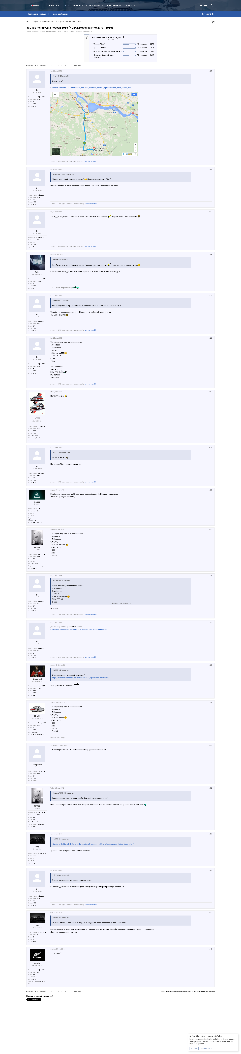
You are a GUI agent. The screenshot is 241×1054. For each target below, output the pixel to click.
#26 (210, 338)
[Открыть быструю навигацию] (213, 21)
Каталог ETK (207, 14)
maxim (37, 963)
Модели (77, 6)
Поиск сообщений (60, 14)
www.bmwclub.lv (91, 161)
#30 (210, 530)
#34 (210, 703)
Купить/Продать (94, 6)
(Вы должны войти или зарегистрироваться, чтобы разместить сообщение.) (187, 991)
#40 (210, 949)
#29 (210, 490)
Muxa (37, 418)
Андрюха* (37, 764)
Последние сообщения (38, 14)
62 (37, 511)
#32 (210, 622)
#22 (210, 169)
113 (34, 104)
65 (37, 856)
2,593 (38, 556)
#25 (210, 295)
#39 (210, 913)
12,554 (39, 688)
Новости (52, 6)
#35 (210, 745)
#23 (210, 212)
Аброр (37, 502)
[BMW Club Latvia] (36, 5)
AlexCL (37, 716)
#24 (210, 254)
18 (34, 977)
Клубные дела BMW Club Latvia (50, 31)
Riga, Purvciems (38, 734)
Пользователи (113, 6)
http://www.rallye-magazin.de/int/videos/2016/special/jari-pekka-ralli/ (78, 629)
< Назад (43, 65)
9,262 (38, 429)
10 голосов (142, 44)
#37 (210, 834)
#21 (210, 71)
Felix (37, 272)
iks (81, 31)
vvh (37, 847)
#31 (210, 576)
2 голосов (142, 51)
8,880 (38, 774)
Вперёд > (77, 65)
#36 (210, 788)
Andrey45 (37, 679)
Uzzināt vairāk (206, 1048)
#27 (210, 392)
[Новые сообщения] (202, 5)
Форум (66, 6)
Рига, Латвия (37, 522)
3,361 (38, 99)
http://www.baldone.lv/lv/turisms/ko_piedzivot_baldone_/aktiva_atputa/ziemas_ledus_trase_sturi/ (91, 88)
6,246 (38, 725)
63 (34, 561)
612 (38, 972)
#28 (210, 447)
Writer (37, 547)
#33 (210, 665)
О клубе (130, 6)
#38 (210, 870)
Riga (34, 106)
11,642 (39, 281)
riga (34, 863)
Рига (35, 568)
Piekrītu (194, 1048)
